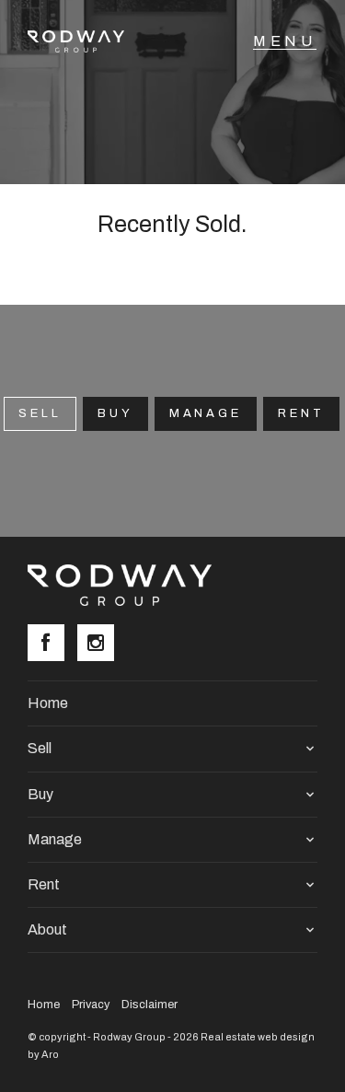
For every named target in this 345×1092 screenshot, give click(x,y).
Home (48, 703)
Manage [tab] (205, 413)
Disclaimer (149, 1004)
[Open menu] (284, 41)
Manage (55, 839)
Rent (301, 413)
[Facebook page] (52, 644)
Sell (40, 748)
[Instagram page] (100, 644)
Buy (115, 413)
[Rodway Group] (86, 41)
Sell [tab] (40, 413)
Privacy (90, 1004)
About (47, 929)
